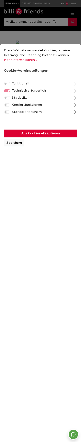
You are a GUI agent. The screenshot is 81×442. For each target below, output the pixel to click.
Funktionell (20, 83)
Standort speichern (27, 112)
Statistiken (20, 97)
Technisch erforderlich (29, 90)
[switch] (7, 83)
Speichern (14, 143)
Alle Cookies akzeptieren (40, 133)
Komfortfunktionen (27, 105)
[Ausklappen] (75, 83)
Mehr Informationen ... (20, 60)
